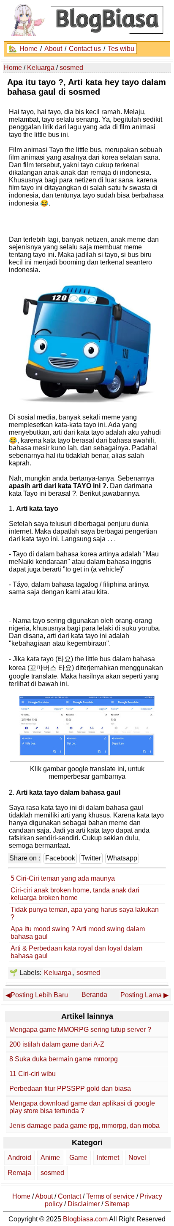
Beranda (94, 994)
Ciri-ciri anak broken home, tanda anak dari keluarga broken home (75, 894)
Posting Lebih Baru (39, 995)
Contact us (85, 48)
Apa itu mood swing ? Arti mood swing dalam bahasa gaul (78, 932)
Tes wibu (121, 48)
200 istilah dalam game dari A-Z (56, 1044)
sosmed (88, 972)
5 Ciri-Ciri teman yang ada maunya (63, 878)
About (53, 48)
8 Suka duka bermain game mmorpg (63, 1059)
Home (28, 48)
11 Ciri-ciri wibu (32, 1073)
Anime (50, 1157)
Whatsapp (122, 858)
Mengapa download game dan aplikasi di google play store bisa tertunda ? (82, 1107)
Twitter (91, 858)
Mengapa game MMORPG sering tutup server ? (80, 1029)
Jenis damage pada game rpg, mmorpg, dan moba (84, 1125)
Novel (137, 1157)
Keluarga (57, 972)
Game (78, 1157)
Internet (108, 1157)
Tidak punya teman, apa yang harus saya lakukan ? (85, 913)
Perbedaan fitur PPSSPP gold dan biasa (70, 1088)
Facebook (60, 858)
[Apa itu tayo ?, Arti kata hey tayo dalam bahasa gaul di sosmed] (87, 753)
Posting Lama (141, 995)
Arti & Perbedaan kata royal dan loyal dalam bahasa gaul (76, 952)
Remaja (19, 1172)
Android (19, 1157)
